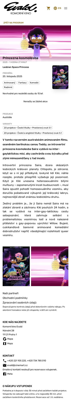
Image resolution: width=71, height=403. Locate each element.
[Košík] (48, 8)
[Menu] (65, 8)
